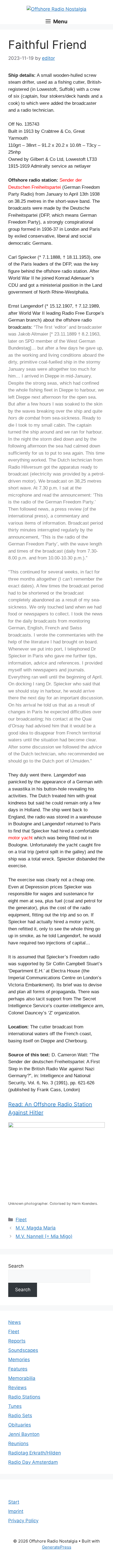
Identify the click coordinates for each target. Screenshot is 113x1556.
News (14, 1322)
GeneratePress (56, 1547)
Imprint (15, 1511)
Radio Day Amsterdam (33, 1462)
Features (17, 1369)
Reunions (18, 1443)
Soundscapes (23, 1350)
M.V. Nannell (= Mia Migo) (44, 1236)
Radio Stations (24, 1397)
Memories (19, 1359)
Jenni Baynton (23, 1434)
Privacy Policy (23, 1520)
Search (16, 1266)
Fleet (21, 1219)
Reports (17, 1341)
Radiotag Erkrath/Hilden (34, 1453)
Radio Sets (20, 1415)
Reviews (17, 1387)
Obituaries (19, 1425)
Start (13, 1502)
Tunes (15, 1406)
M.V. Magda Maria (36, 1228)
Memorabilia (21, 1378)
